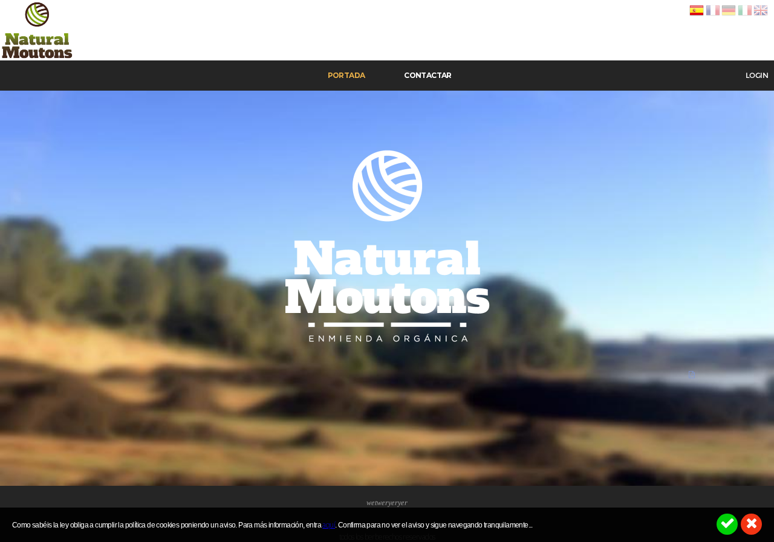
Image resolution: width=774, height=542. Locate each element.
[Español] (696, 16)
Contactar (428, 75)
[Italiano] (745, 16)
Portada (346, 75)
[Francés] (713, 16)
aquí (328, 525)
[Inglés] (760, 16)
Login (757, 75)
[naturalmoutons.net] (37, 58)
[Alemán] (728, 16)
